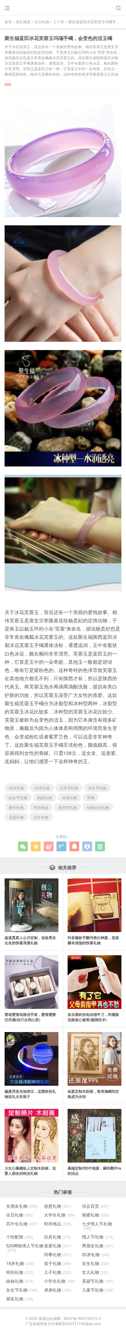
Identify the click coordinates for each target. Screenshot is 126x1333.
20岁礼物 (96, 1254)
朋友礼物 (19, 1298)
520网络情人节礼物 (24, 1247)
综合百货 (95, 1206)
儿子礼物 (57, 1272)
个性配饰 (19, 1237)
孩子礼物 (57, 1263)
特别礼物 (19, 1272)
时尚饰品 (41, 807)
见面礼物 (16, 817)
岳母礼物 (69, 797)
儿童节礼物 (97, 1290)
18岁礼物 (20, 1263)
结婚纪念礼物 (98, 807)
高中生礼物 (22, 1223)
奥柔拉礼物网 (50, 1318)
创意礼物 (57, 1206)
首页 (8, 21)
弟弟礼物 (57, 1290)
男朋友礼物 (97, 1245)
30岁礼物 (16, 787)
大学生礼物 (60, 1215)
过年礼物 (41, 817)
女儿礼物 (95, 1272)
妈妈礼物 (44, 797)
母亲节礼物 (67, 807)
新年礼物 (16, 807)
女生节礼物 (97, 787)
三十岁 (58, 21)
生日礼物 (42, 21)
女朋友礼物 (22, 1206)
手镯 (90, 797)
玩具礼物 (57, 1237)
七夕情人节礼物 (97, 1225)
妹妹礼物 (19, 1281)
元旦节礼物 (69, 787)
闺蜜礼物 (95, 1215)
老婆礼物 (57, 1245)
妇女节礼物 (18, 797)
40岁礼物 (42, 787)
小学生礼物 (60, 1281)
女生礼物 (95, 1263)
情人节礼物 (97, 1237)
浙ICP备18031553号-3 (82, 1318)
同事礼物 (57, 1254)
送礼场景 (23, 21)
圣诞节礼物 (97, 1281)
